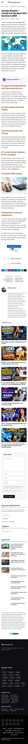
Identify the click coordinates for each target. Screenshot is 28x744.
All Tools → (13, 702)
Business (11, 672)
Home (2, 6)
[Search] (26, 2)
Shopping (17, 685)
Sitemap (8, 739)
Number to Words (5, 699)
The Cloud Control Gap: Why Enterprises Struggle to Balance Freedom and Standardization (13, 445)
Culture (12, 677)
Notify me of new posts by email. (13, 490)
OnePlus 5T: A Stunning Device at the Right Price (8, 280)
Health (19, 677)
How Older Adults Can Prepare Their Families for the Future (18, 554)
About (4, 728)
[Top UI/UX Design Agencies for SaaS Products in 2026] (14, 394)
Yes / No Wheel (5, 710)
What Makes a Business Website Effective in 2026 (13, 342)
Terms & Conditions (8, 732)
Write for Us (14, 734)
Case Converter (5, 696)
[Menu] (2, 2)
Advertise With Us (19, 728)
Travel (11, 680)
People (17, 674)
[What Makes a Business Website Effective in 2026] (14, 333)
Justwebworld (16, 738)
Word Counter (13, 695)
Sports (10, 685)
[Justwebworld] (14, 2)
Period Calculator (14, 698)
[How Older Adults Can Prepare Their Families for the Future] (5, 554)
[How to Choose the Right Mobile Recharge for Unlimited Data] (14, 415)
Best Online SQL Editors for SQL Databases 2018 (19, 280)
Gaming (17, 680)
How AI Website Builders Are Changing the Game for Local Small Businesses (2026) (13, 383)
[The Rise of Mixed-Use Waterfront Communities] (5, 570)
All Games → (14, 710)
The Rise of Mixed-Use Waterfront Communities (18, 568)
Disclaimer (8, 730)
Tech (17, 18)
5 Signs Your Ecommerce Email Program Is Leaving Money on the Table (13, 363)
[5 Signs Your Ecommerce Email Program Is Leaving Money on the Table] (14, 353)
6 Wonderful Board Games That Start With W (18, 587)
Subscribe (5, 518)
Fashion (5, 683)
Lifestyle (5, 677)
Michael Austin (5, 18)
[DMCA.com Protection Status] (14, 634)
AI (23, 685)
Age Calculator (5, 695)
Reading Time (4, 698)
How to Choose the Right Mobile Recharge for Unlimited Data (13, 424)
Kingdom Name (5, 702)
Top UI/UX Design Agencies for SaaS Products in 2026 (12, 404)
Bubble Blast (4, 709)
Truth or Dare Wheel (19, 709)
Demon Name (15, 701)
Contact (10, 728)
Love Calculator (14, 696)
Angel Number (15, 699)
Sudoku (11, 709)
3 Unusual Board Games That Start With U (17, 598)
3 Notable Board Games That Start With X (17, 582)
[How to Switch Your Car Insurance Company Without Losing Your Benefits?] (5, 546)
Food (17, 683)
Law (4, 685)
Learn (11, 674)
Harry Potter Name (5, 701)
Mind (23, 683)
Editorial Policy (19, 732)
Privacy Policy (17, 730)
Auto (12, 683)
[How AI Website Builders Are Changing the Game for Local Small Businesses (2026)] (14, 374)
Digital (6, 6)
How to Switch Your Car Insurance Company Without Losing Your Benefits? (17, 546)
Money (5, 674)
